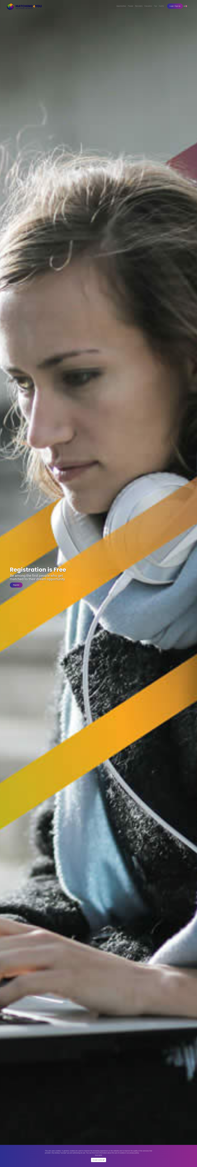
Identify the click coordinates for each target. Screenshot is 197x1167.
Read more (98, 1155)
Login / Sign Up (175, 6)
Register (16, 585)
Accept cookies (98, 1160)
